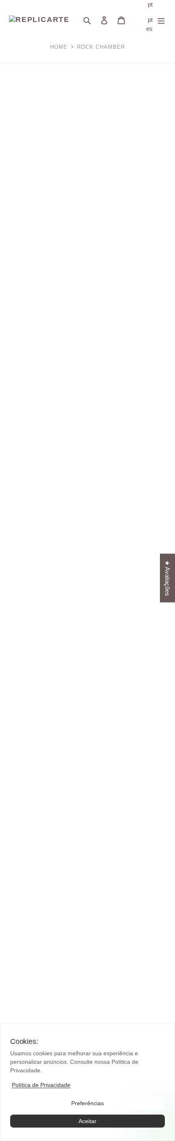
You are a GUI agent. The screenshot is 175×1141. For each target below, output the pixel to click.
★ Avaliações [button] (167, 578)
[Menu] (161, 20)
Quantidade (15, 335)
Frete (7, 307)
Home (59, 47)
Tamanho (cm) (20, 316)
